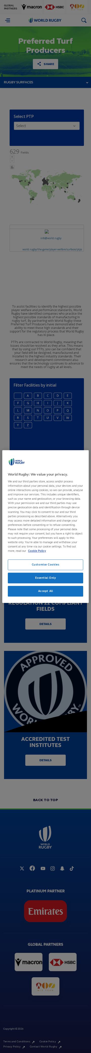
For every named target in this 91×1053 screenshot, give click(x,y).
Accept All (45, 591)
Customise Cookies (45, 564)
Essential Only (45, 577)
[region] (45, 526)
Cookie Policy (37, 551)
